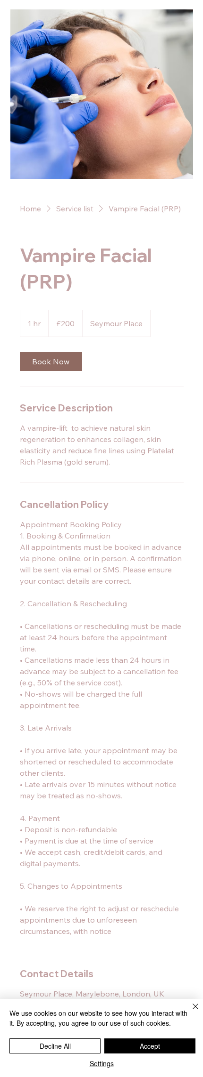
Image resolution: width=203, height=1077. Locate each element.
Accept (150, 1046)
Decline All (55, 1046)
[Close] (189, 1012)
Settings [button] (102, 1063)
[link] (51, 361)
